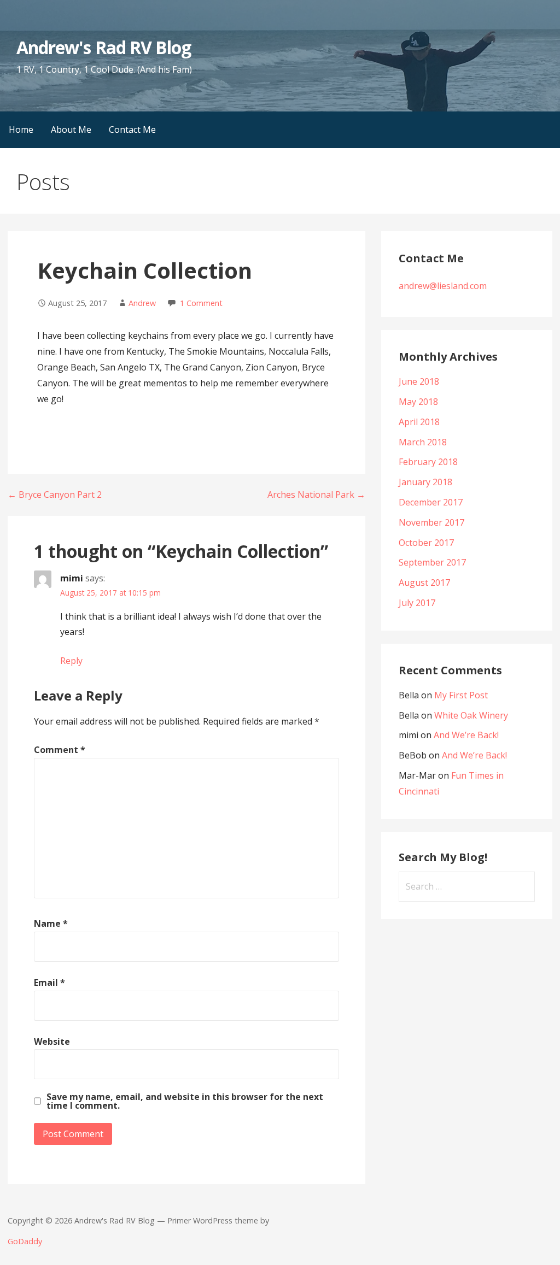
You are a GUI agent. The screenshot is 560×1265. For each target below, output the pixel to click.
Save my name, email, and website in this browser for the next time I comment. (184, 1101)
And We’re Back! (466, 735)
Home (21, 129)
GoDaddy (25, 1241)
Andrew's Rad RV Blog (103, 47)
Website (52, 1041)
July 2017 (417, 603)
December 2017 (431, 502)
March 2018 (423, 442)
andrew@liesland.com (443, 286)
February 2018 (428, 462)
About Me (71, 129)
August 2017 (424, 582)
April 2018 (419, 422)
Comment (59, 750)
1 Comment (201, 303)
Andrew (142, 303)
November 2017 (431, 522)
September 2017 (432, 562)
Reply (71, 661)
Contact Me (132, 129)
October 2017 (426, 543)
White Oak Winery (471, 715)
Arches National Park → (316, 495)
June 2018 (419, 381)
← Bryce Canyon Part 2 (55, 495)
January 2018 (425, 482)
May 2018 (418, 402)
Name (51, 923)
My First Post (461, 695)
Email (49, 982)
